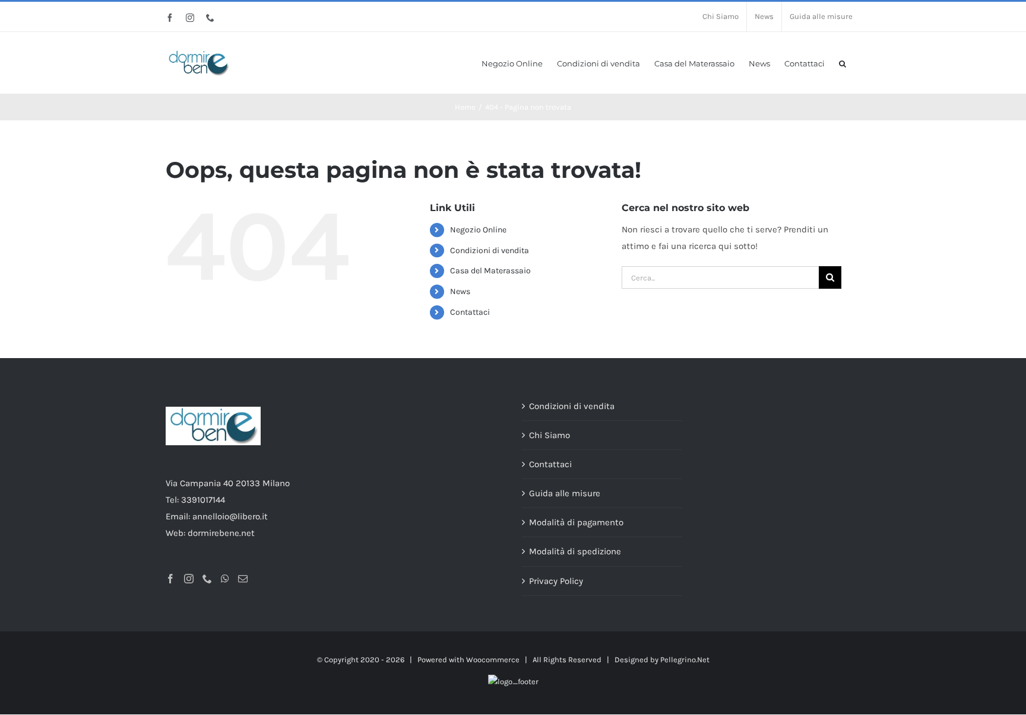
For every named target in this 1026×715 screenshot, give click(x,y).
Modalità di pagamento (576, 522)
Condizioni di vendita (489, 250)
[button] (842, 62)
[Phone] (207, 578)
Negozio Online (478, 230)
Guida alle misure (564, 493)
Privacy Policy (556, 581)
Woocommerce (493, 659)
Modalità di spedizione (575, 551)
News (460, 291)
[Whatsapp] (225, 578)
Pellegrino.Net (685, 659)
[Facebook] (170, 578)
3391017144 (203, 499)
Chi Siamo (549, 435)
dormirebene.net (221, 533)
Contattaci (470, 312)
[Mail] (243, 578)
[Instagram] (189, 578)
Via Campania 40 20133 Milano (228, 483)
